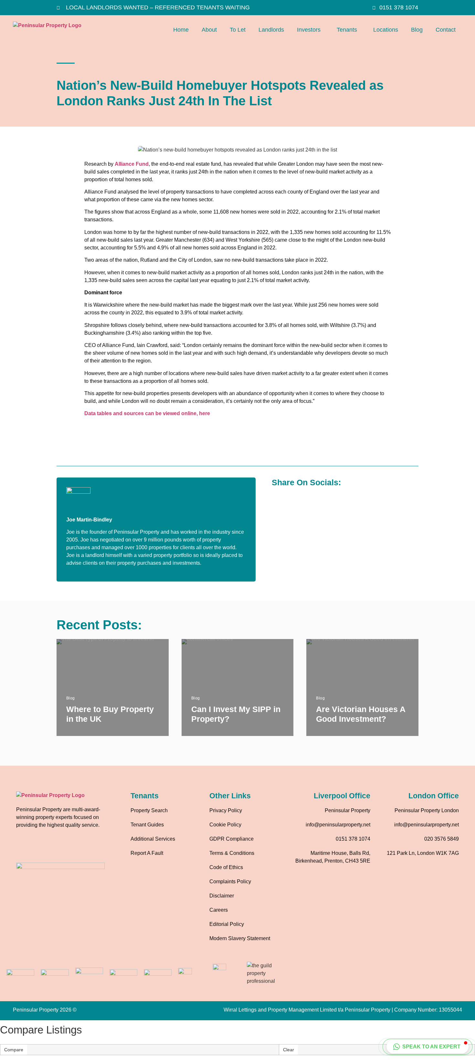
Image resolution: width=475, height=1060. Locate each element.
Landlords (271, 29)
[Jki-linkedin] (60, 848)
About (209, 29)
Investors (309, 29)
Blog (417, 29)
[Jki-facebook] (24, 848)
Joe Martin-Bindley (89, 519)
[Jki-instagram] (42, 848)
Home (181, 29)
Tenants (347, 29)
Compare (13, 1049)
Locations (385, 29)
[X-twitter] (77, 848)
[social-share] (277, 499)
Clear (288, 1049)
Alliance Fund (132, 164)
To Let (238, 29)
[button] (310, 30)
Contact (446, 29)
